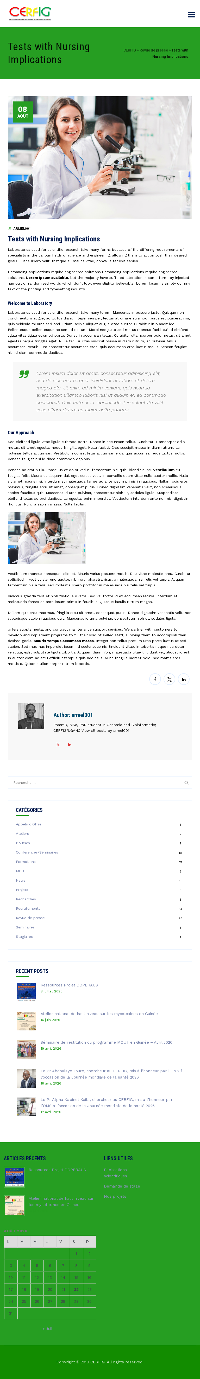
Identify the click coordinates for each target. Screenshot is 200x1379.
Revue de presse (30, 918)
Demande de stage (122, 1186)
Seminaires (25, 927)
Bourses (23, 843)
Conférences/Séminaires (37, 852)
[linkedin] (69, 744)
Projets (22, 890)
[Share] (155, 679)
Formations (26, 862)
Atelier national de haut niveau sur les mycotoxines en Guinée (99, 1013)
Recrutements (28, 908)
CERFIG (97, 1362)
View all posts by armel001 (105, 730)
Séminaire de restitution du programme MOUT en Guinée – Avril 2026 (106, 1042)
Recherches (26, 899)
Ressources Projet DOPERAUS (69, 985)
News (21, 880)
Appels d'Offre (28, 824)
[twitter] (58, 744)
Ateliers (22, 833)
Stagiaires (24, 936)
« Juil (47, 1328)
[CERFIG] (30, 13)
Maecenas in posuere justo (136, 312)
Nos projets (115, 1196)
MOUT (21, 871)
